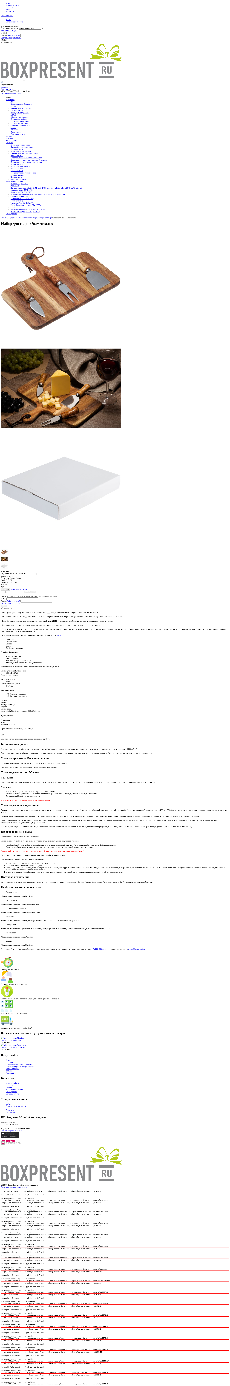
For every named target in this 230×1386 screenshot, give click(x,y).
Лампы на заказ (17, 156)
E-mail (3, 33)
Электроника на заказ (19, 179)
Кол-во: (4, 584)
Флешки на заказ (17, 175)
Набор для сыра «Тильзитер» (13, 1047)
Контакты (10, 12)
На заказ (9, 143)
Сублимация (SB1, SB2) (20, 196)
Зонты (13, 106)
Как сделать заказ (13, 5)
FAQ (8, 9)
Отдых (13, 115)
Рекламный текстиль (19, 123)
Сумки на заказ (17, 171)
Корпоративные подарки (21, 108)
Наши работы (11, 214)
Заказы (8, 20)
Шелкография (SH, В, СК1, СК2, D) (25, 212)
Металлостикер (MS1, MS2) (22, 190)
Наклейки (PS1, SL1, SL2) (21, 192)
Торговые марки (12, 1069)
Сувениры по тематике (20, 125)
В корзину (5, 589)
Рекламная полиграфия (20, 121)
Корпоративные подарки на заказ (24, 153)
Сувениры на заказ (18, 134)
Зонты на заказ (17, 149)
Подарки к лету (17, 164)
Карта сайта (10, 1073)
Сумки (13, 128)
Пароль (4, 35)
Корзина (4, 87)
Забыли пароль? (13, 35)
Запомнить (7, 43)
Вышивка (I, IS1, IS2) (19, 184)
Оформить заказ (7, 89)
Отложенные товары (14, 22)
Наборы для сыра (45, 218)
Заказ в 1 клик (30, 592)
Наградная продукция (20, 113)
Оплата (9, 1087)
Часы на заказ (16, 177)
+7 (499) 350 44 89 (99, 949)
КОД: (3, 580)
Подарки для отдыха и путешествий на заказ (29, 160)
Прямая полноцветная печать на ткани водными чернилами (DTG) (38, 194)
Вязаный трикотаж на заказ (22, 147)
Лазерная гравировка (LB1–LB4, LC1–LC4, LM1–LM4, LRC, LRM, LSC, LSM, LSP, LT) (47, 188)
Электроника (16, 132)
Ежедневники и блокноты (21, 104)
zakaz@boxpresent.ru (136, 949)
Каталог (9, 1071)
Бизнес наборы (31, 218)
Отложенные (11, 1112)
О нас (8, 3)
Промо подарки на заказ (20, 166)
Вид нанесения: (7, 574)
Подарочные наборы (19, 119)
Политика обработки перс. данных (20, 1066)
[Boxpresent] (62, 78)
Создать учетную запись (11, 38)
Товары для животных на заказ (23, 173)
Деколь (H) (15, 186)
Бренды (9, 136)
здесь (59, 635)
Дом (12, 102)
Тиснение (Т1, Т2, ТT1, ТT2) (22, 203)
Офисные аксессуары (19, 117)
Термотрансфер (17, 201)
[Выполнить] (42, 28)
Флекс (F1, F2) (16, 207)
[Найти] (24, 80)
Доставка (9, 7)
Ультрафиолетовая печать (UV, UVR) (26, 205)
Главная (4, 218)
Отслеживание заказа (9, 28)
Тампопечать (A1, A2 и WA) (22, 199)
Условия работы (12, 1083)
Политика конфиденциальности (19, 1064)
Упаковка (14, 130)
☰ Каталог (10, 100)
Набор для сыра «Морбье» (11, 1040)
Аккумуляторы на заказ (20, 145)
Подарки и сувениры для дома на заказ (26, 162)
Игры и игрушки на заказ (21, 151)
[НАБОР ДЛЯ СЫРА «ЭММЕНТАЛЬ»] (61, 347)
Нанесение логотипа (14, 181)
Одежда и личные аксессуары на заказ (26, 158)
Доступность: (6, 582)
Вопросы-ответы (13, 1094)
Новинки (9, 138)
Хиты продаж (11, 141)
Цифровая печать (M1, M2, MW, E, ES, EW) (28, 209)
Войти (3, 31)
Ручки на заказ (17, 169)
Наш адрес (10, 1062)
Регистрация (11, 31)
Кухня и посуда (17, 110)
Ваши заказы (11, 1110)
